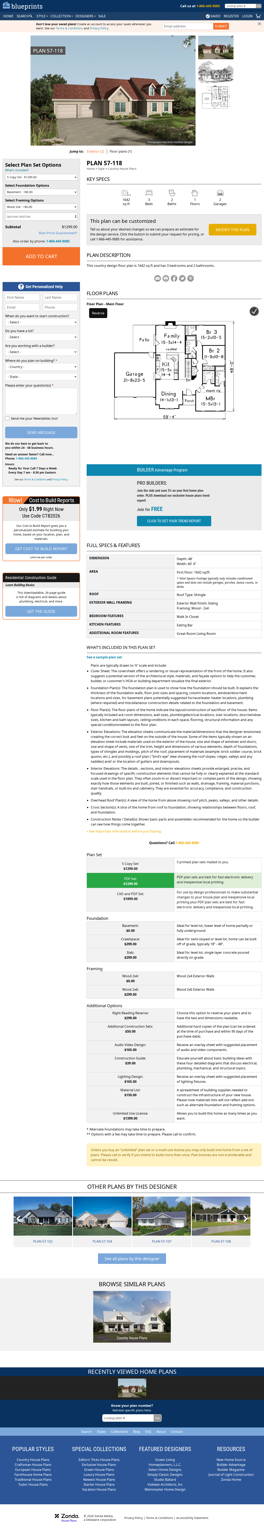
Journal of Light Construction (231, 1474)
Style (41, 16)
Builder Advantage (231, 1464)
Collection (61, 16)
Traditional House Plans (33, 1479)
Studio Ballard (165, 1479)
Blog (136, 1431)
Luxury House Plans (99, 1474)
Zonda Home (231, 1479)
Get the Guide (41, 611)
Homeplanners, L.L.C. (165, 1464)
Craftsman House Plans (33, 1464)
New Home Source (231, 1459)
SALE (102, 16)
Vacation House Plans (99, 1489)
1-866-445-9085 (58, 241)
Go (258, 6)
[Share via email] (157, 278)
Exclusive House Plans (99, 1464)
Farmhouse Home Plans (33, 1474)
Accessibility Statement (192, 1518)
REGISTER (231, 16)
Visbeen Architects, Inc (165, 1484)
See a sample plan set (104, 657)
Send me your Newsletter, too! (34, 418)
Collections (119, 1431)
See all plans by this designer (132, 1258)
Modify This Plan (232, 229)
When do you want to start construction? (37, 316)
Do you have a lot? (19, 331)
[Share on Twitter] (182, 278)
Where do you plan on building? (31, 360)
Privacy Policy (99, 28)
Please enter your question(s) (29, 385)
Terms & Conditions (69, 28)
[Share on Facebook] (174, 278)
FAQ (148, 1431)
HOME (8, 16)
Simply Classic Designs (165, 1474)
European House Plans (33, 1469)
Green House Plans (99, 1469)
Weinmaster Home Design (165, 1489)
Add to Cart (41, 256)
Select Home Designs (165, 1469)
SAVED (215, 16)
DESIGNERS (84, 16)
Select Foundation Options (27, 185)
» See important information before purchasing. (124, 831)
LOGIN (247, 16)
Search (86, 1431)
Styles (101, 1431)
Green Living (165, 1459)
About (161, 1431)
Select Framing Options (24, 200)
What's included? (17, 170)
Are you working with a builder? (30, 345)
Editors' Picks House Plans (99, 1459)
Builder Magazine (231, 1469)
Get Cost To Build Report (41, 548)
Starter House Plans (99, 1484)
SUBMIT (221, 26)
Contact (177, 1431)
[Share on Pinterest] (190, 278)
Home (91, 169)
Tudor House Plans (33, 1484)
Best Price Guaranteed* (58, 233)
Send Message (41, 432)
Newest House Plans (99, 1479)
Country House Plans (122, 169)
